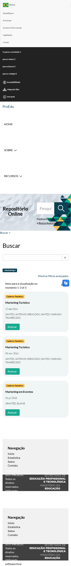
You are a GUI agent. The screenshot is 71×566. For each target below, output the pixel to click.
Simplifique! (8, 13)
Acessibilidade (13, 82)
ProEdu (8, 106)
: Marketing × (10, 270)
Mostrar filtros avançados (53, 276)
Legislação (7, 35)
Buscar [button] (4, 232)
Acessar (12, 326)
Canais (6, 42)
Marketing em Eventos (19, 391)
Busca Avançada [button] (48, 223)
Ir (65, 257)
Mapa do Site (13, 89)
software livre (13, 563)
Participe (7, 20)
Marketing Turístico (17, 302)
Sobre (8, 150)
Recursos (11, 176)
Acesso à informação (12, 27)
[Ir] (61, 208)
